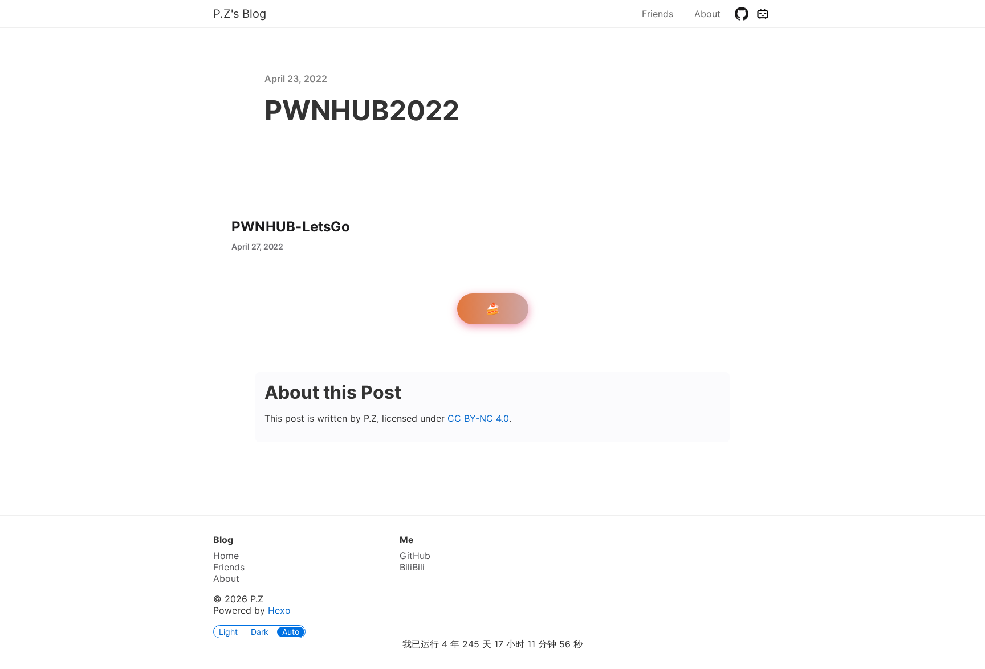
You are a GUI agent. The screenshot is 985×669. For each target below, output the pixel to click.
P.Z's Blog (239, 14)
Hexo (279, 610)
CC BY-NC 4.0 (478, 418)
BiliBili (412, 567)
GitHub (415, 555)
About (707, 13)
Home (226, 555)
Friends (657, 13)
